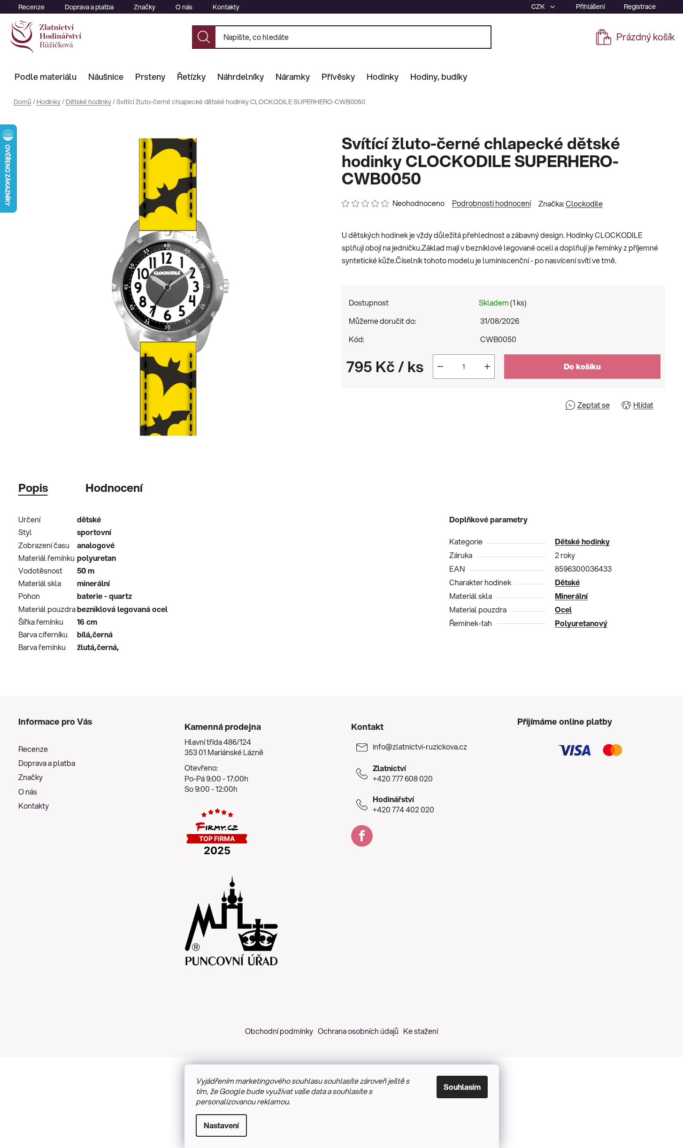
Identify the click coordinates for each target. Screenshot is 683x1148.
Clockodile (584, 203)
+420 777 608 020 (403, 773)
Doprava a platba (89, 7)
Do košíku (582, 366)
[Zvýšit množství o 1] (487, 366)
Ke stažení (420, 1031)
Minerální (571, 595)
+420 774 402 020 (403, 804)
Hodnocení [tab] (114, 488)
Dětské (567, 582)
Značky (144, 7)
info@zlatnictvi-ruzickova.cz (420, 747)
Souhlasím (462, 1086)
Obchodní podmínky (279, 1031)
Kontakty (226, 7)
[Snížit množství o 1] (440, 366)
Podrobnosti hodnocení (491, 203)
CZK (538, 6)
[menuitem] (45, 76)
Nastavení (221, 1125)
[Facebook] (362, 836)
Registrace (640, 6)
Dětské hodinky (582, 541)
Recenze (31, 7)
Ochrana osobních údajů (358, 1031)
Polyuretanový (581, 623)
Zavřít (395, 404)
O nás (184, 7)
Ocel (563, 609)
